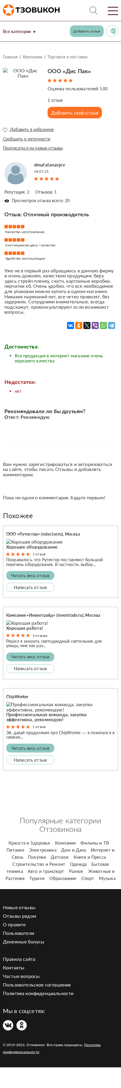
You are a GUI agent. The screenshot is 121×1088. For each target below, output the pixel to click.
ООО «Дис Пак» (69, 71)
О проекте (14, 924)
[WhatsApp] (103, 325)
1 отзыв (39, 554)
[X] (86, 325)
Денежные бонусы (23, 941)
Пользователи (18, 933)
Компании (32, 56)
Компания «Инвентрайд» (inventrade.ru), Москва (53, 615)
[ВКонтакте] (70, 325)
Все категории (17, 31)
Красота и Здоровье (29, 842)
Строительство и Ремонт (38, 864)
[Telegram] (111, 325)
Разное (76, 871)
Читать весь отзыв (30, 575)
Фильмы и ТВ (94, 842)
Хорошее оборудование (32, 546)
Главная (10, 56)
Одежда (78, 864)
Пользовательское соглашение (37, 984)
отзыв (55, 100)
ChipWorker (17, 696)
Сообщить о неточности (26, 139)
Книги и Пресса (90, 857)
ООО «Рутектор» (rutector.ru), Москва (43, 533)
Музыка (107, 878)
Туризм (37, 878)
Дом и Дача (73, 850)
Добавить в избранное (31, 129)
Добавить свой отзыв (74, 112)
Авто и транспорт (46, 871)
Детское (60, 857)
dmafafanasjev (49, 164)
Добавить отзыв (86, 31)
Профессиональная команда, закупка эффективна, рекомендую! (46, 717)
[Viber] (95, 325)
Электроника (42, 850)
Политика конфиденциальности (38, 993)
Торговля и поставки (68, 56)
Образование (63, 878)
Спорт (87, 878)
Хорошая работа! (24, 628)
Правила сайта (19, 959)
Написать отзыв (30, 587)
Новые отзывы (19, 907)
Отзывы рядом (19, 916)
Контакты (13, 967)
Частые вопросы (21, 976)
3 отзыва (40, 635)
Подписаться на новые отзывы (33, 148)
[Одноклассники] (78, 325)
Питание (15, 850)
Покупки (37, 857)
